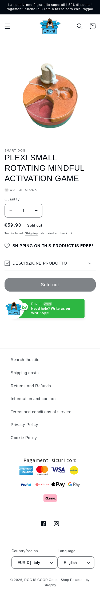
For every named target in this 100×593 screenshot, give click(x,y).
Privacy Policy (24, 424)
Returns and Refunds (31, 385)
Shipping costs (25, 372)
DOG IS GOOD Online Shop (46, 580)
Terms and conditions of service (41, 411)
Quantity (12, 199)
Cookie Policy (24, 437)
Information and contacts (34, 398)
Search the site (25, 359)
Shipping (31, 233)
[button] (7, 26)
